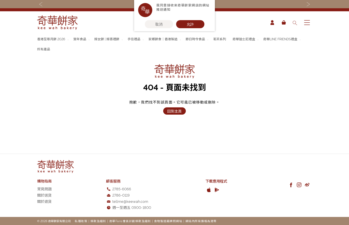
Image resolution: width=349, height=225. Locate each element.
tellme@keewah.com (130, 201)
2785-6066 (121, 188)
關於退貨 (44, 201)
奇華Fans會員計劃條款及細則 (130, 221)
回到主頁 (174, 110)
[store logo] (57, 22)
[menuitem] (53, 39)
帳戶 (272, 23)
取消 (159, 24)
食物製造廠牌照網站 (168, 221)
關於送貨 (44, 194)
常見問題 (44, 188)
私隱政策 (81, 221)
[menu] (174, 44)
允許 (190, 24)
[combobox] (294, 22)
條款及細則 (98, 221)
